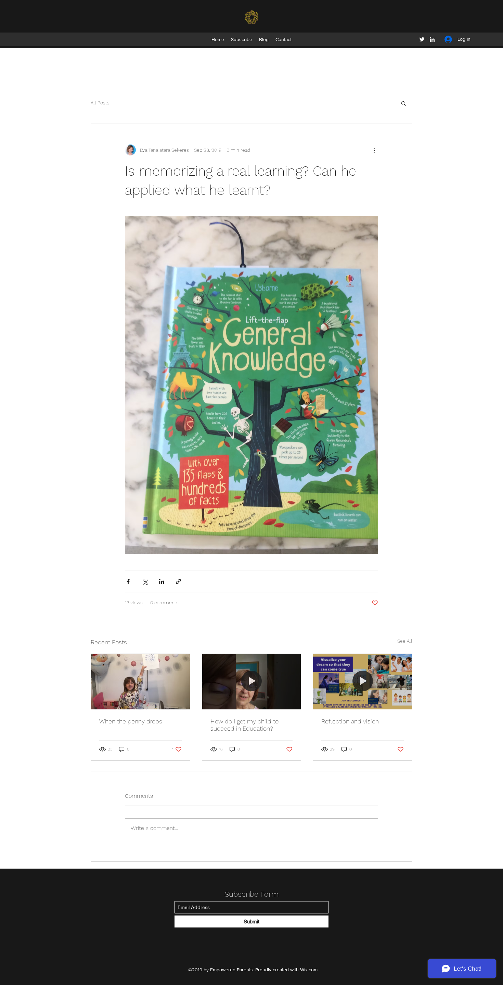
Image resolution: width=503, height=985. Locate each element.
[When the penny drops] (140, 681)
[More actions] (374, 150)
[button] (403, 103)
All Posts (100, 102)
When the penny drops (130, 721)
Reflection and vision (350, 721)
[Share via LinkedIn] (161, 581)
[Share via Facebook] (128, 581)
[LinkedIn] (432, 39)
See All (404, 641)
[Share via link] (178, 581)
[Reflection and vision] (362, 681)
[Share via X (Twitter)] (145, 581)
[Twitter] (421, 39)
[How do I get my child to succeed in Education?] (251, 681)
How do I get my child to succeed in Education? (244, 725)
